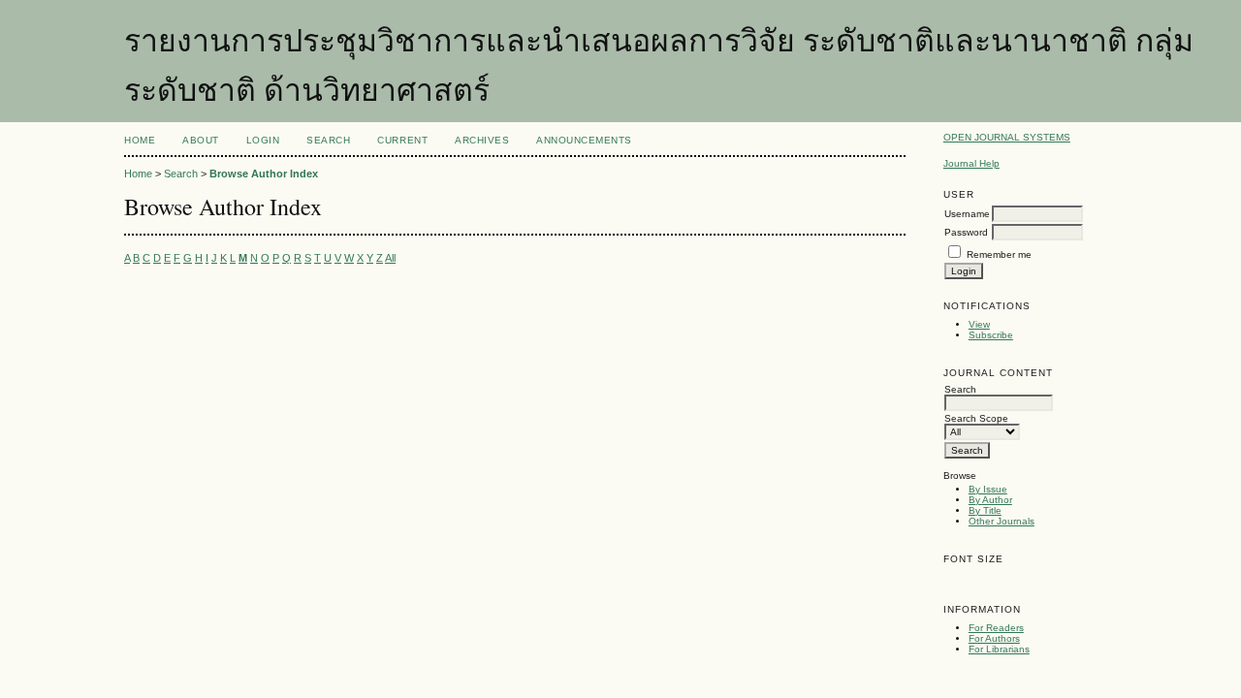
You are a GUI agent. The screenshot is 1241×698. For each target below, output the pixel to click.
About (200, 140)
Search (328, 140)
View (979, 324)
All (390, 258)
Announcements (584, 140)
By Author (990, 499)
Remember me (999, 254)
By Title (985, 510)
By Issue (988, 489)
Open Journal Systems (1006, 137)
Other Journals (1001, 521)
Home (139, 140)
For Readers (996, 627)
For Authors (994, 638)
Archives (482, 140)
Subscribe (991, 335)
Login (263, 140)
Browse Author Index (263, 173)
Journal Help (971, 163)
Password (966, 232)
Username (967, 213)
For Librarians (999, 649)
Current (402, 140)
